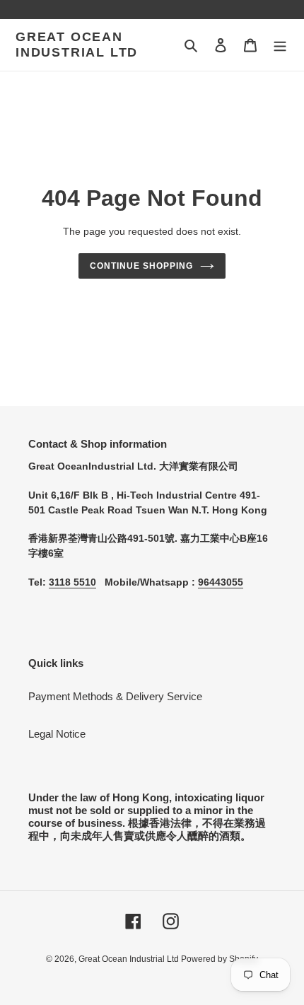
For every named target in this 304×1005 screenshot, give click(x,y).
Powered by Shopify (219, 959)
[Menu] (280, 45)
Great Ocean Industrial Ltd (77, 44)
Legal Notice (57, 734)
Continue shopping (141, 266)
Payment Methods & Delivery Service (115, 696)
